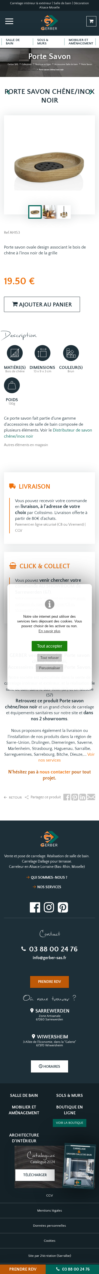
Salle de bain (24, 1095)
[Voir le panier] (91, 21)
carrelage (85, 707)
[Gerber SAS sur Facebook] (35, 907)
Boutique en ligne (69, 1110)
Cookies (49, 1241)
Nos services (49, 887)
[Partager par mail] (91, 797)
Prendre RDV (22, 1269)
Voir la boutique (69, 1123)
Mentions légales (49, 1210)
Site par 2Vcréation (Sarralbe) (49, 1256)
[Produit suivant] (91, 93)
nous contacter (55, 772)
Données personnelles (49, 1225)
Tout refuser (49, 658)
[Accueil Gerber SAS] (49, 22)
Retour (15, 797)
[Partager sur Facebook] (66, 797)
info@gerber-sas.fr (49, 957)
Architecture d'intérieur (24, 1138)
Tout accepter (49, 646)
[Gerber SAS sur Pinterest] (63, 907)
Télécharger (35, 1175)
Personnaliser (49, 668)
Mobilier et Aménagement (24, 1110)
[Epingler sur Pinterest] (74, 797)
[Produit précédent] (8, 93)
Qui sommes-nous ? (49, 878)
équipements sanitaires (32, 713)
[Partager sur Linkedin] (82, 797)
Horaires (51, 1067)
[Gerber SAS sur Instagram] (49, 907)
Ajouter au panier (45, 304)
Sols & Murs (69, 1095)
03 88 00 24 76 (52, 949)
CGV (18, 531)
